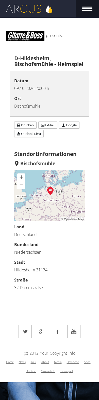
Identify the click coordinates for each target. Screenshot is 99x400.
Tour (33, 362)
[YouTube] (73, 331)
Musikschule (48, 371)
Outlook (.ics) (30, 133)
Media (58, 362)
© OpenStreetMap (72, 219)
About (45, 362)
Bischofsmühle (27, 106)
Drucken (27, 125)
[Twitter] (25, 331)
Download (73, 362)
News (22, 362)
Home (10, 362)
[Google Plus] (41, 331)
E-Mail (49, 125)
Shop (87, 362)
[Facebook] (57, 331)
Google (71, 125)
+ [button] (21, 177)
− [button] (21, 185)
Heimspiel (66, 371)
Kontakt (31, 371)
